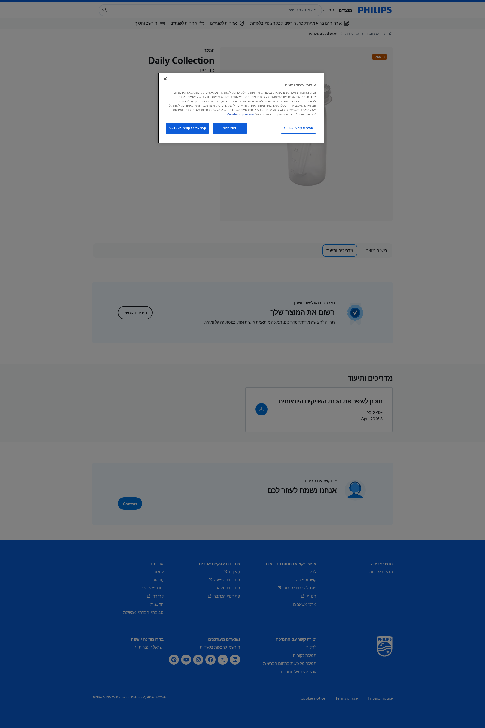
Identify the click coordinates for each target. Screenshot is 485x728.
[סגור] (165, 78)
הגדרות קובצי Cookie (298, 128)
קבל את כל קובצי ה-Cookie (187, 128)
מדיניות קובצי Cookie (240, 114)
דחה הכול (229, 128)
